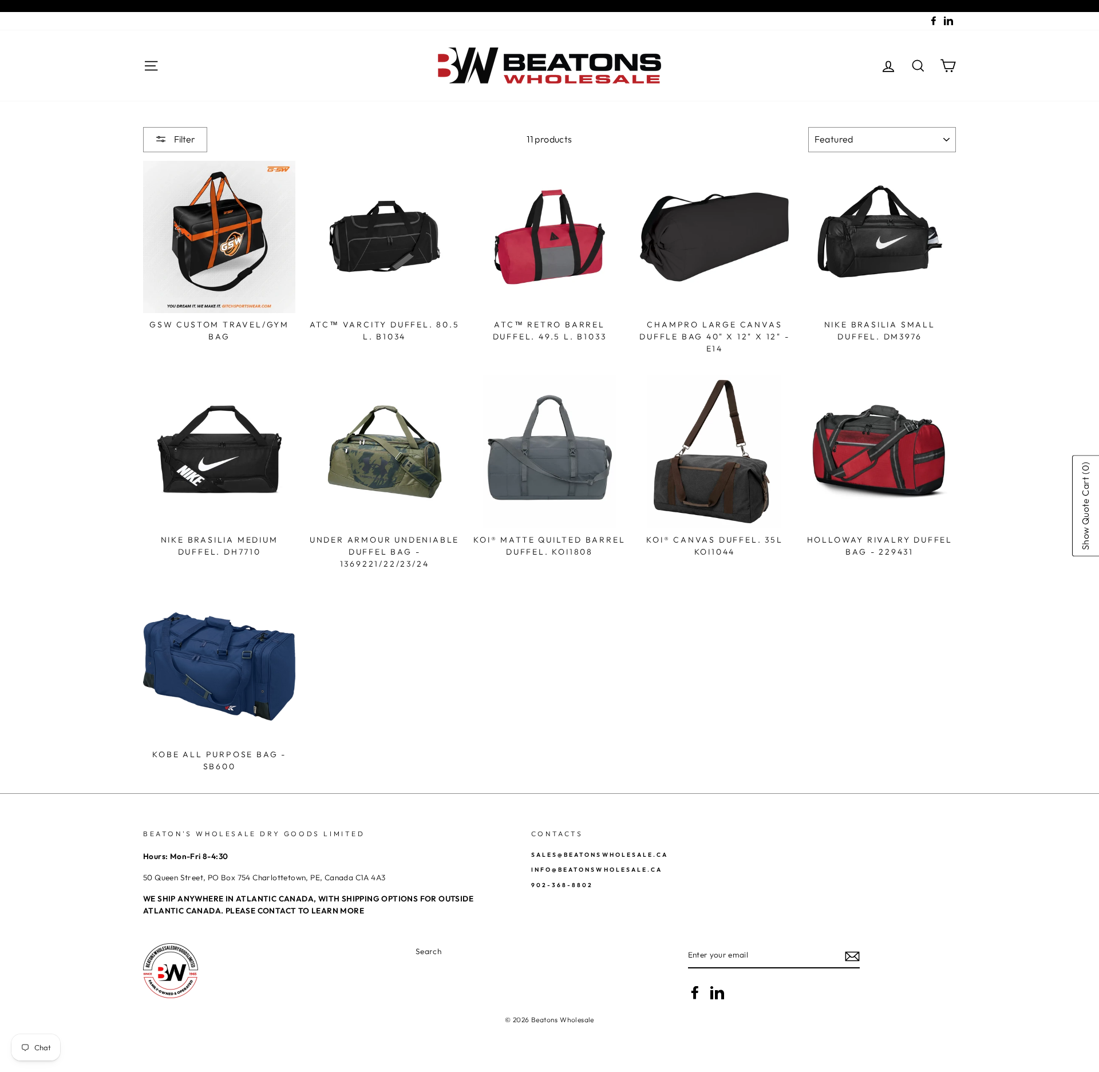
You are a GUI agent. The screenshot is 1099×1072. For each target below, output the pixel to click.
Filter (183, 139)
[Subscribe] (852, 955)
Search (428, 951)
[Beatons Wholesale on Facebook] (695, 992)
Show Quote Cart (1085, 506)
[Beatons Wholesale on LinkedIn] (717, 992)
